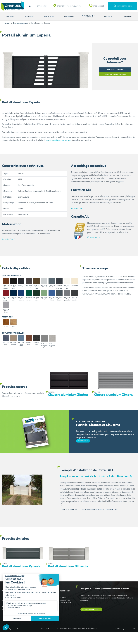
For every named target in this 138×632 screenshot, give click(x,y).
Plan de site (20, 629)
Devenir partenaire (90, 609)
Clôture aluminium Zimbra (113, 395)
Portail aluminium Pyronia (21, 566)
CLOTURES (29, 16)
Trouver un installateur (115, 74)
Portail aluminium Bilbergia (68, 566)
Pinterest (63, 597)
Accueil (7, 23)
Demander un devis (124, 6)
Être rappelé (98, 6)
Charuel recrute (65, 603)
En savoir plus (8, 238)
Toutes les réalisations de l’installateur (99, 509)
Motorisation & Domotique (88, 16)
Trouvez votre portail (20, 23)
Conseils (108, 16)
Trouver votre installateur (69, 6)
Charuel (127, 16)
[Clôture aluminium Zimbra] (115, 380)
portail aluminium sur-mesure (58, 140)
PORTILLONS (49, 16)
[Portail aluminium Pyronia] (23, 552)
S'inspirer (82, 440)
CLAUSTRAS (68, 16)
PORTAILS (9, 16)
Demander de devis (115, 69)
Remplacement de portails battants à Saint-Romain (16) (96, 476)
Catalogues (42, 6)
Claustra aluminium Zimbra (68, 395)
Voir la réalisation (69, 509)
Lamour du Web (131, 629)
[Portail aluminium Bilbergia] (69, 552)
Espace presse (65, 600)
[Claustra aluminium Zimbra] (69, 380)
